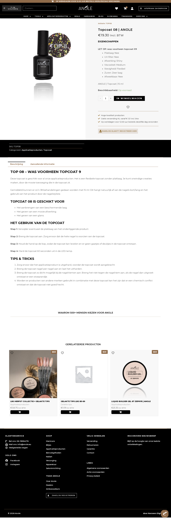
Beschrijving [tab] (16, 164)
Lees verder (19, 412)
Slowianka (112, 16)
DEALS (77, 16)
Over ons (140, 16)
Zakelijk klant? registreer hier (119, 131)
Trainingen (126, 16)
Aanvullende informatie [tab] (42, 164)
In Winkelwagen (129, 98)
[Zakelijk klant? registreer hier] (100, 131)
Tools (38, 16)
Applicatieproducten (57, 16)
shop (26, 16)
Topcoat (47, 150)
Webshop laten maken (132, 513)
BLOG (101, 16)
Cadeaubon (89, 16)
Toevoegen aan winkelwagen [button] (70, 412)
